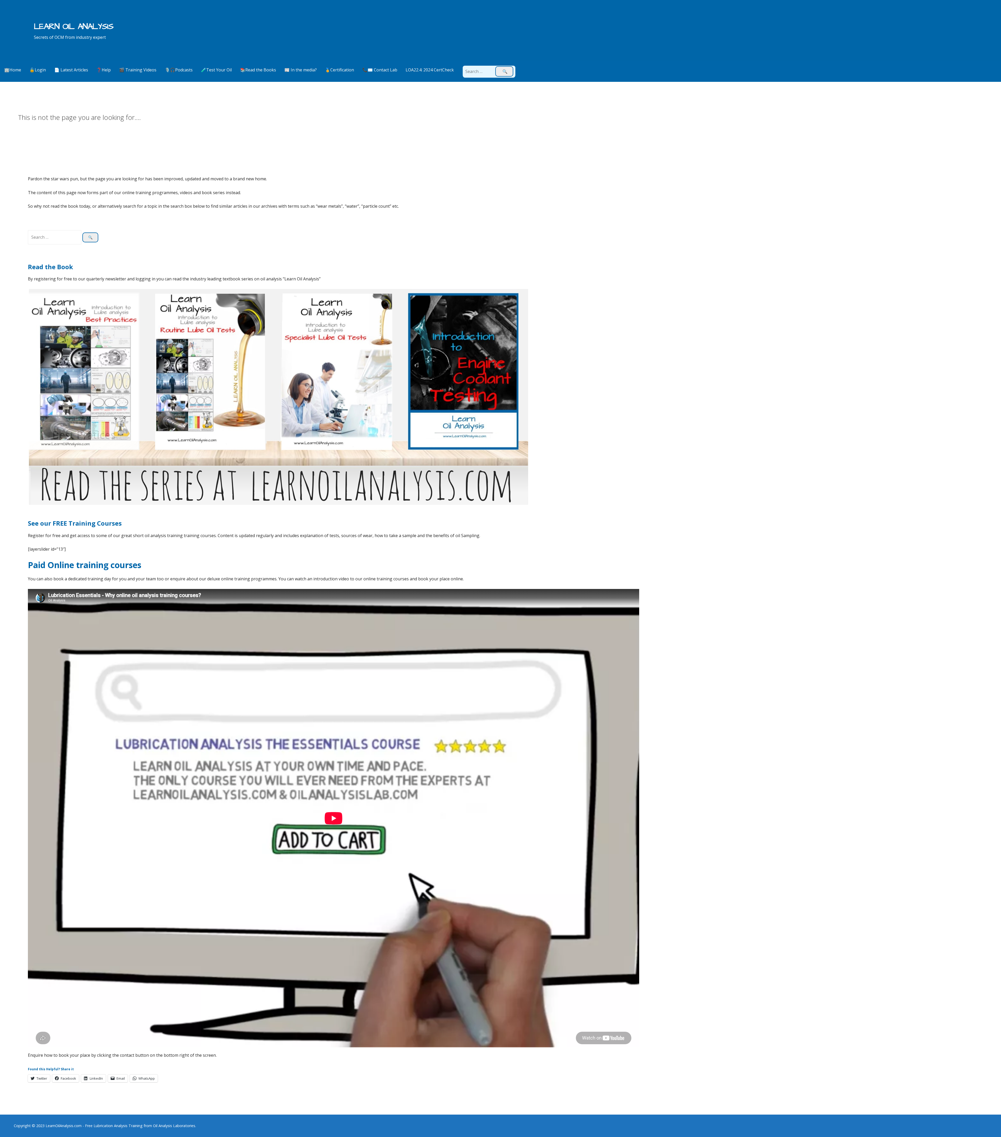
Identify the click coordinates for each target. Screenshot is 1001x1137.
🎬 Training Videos (137, 70)
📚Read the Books (258, 70)
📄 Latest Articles (71, 70)
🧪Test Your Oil (216, 70)
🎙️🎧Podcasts (179, 70)
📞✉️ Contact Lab (379, 70)
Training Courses (95, 523)
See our (40, 523)
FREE (61, 523)
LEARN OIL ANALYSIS (73, 26)
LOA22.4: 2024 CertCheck (430, 70)
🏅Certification (339, 70)
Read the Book (50, 266)
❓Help (103, 70)
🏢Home (12, 70)
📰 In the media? (300, 70)
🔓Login (37, 70)
